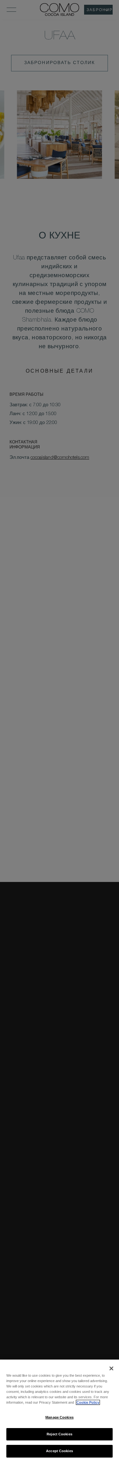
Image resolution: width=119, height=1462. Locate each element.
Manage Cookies (59, 1417)
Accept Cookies (59, 1451)
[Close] (111, 1368)
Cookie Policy (87, 1402)
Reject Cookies (59, 1434)
